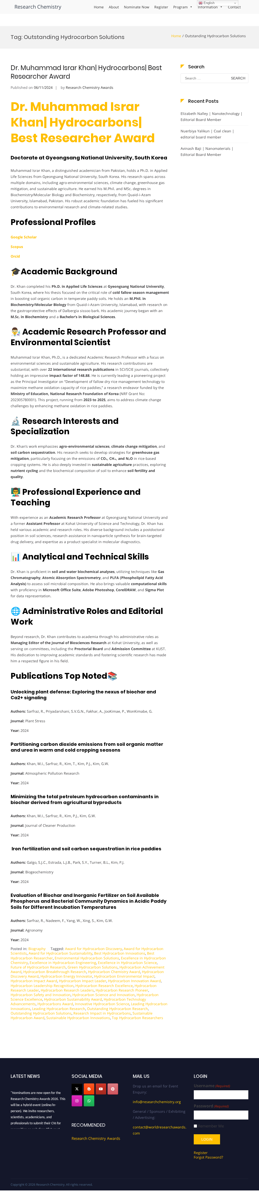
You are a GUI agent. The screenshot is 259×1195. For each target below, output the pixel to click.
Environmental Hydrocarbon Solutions (87, 958)
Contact (234, 7)
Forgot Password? (208, 1157)
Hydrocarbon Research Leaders (67, 990)
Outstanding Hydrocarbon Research (117, 1008)
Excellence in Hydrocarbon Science (127, 962)
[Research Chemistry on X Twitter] (77, 1089)
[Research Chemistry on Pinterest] (112, 1089)
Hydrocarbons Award (55, 1003)
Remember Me (211, 1126)
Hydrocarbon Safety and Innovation (41, 994)
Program (180, 7)
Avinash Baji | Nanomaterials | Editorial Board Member (207, 151)
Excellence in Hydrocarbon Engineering (63, 962)
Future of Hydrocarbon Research (38, 967)
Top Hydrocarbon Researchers (137, 1017)
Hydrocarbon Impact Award (34, 980)
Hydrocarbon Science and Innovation (103, 994)
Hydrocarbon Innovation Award (134, 980)
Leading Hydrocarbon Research (58, 1008)
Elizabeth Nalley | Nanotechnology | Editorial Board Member (212, 116)
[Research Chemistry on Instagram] (77, 1100)
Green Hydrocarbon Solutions (93, 967)
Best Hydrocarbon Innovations (119, 953)
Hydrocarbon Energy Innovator (66, 976)
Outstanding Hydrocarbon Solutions (41, 1013)
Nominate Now (136, 7)
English (208, 3)
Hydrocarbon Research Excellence (104, 985)
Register (161, 7)
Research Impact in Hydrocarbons (102, 1013)
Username (212, 1085)
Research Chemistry (37, 6)
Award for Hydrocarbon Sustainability (60, 953)
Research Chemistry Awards (89, 87)
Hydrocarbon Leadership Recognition (42, 985)
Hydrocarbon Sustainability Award (73, 999)
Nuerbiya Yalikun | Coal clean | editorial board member (207, 134)
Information (208, 7)
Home (99, 7)
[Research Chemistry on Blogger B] (89, 1089)
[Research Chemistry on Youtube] (101, 1089)
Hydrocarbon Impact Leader (82, 980)
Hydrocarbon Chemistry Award (114, 971)
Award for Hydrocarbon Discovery (93, 948)
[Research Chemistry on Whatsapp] (89, 1100)
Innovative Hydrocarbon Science (102, 1003)
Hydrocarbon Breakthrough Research (54, 971)
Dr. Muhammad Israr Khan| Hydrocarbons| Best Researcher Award (86, 72)
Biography (37, 948)
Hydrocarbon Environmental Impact (124, 976)
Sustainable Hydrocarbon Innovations (78, 1017)
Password (211, 1106)
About (114, 7)
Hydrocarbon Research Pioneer (122, 990)
